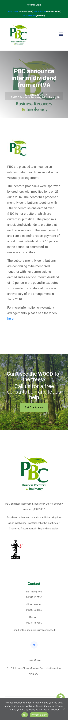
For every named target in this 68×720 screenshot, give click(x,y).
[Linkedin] (34, 645)
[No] (63, 709)
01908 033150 (40, 11)
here (10, 318)
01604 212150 (13, 11)
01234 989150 (29, 16)
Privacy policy (39, 714)
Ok (24, 714)
